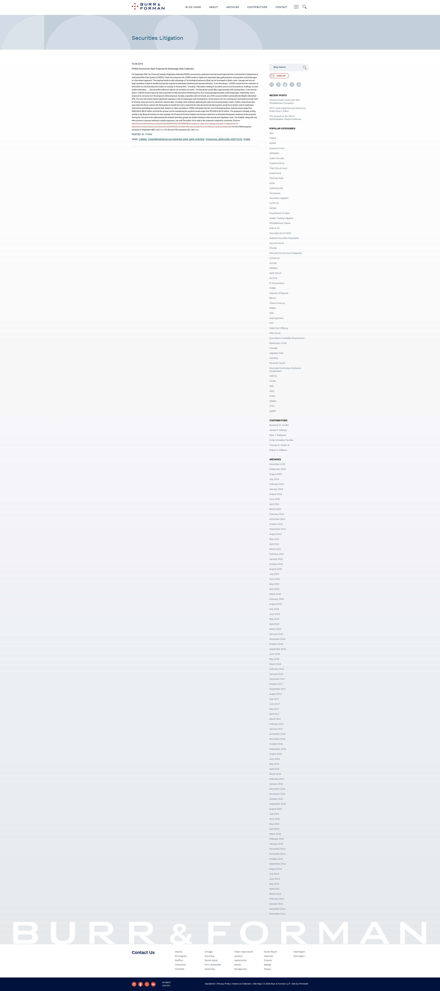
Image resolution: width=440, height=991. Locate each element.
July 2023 (274, 479)
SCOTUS (274, 203)
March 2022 (275, 509)
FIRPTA (273, 376)
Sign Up (281, 76)
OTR (271, 406)
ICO (271, 323)
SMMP (272, 411)
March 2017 (275, 719)
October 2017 (276, 684)
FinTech (273, 278)
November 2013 (277, 914)
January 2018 (276, 674)
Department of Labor (279, 213)
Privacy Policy (224, 984)
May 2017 (274, 709)
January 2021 (276, 559)
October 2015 (276, 799)
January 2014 (276, 904)
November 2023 (277, 464)
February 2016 (276, 779)
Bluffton (179, 960)
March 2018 (275, 664)
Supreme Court (276, 148)
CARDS (143, 139)
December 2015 (277, 789)
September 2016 (277, 749)
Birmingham (181, 956)
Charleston (180, 965)
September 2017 (277, 689)
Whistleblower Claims (279, 223)
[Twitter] (147, 984)
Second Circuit (276, 243)
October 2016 (276, 744)
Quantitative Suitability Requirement (286, 338)
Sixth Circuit (275, 273)
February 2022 (276, 514)
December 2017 (277, 679)
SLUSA (273, 263)
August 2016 (275, 754)
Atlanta (178, 952)
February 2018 (276, 669)
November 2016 (277, 739)
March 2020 (275, 594)
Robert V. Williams (278, 450)
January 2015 (276, 844)
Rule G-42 (274, 228)
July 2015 (274, 814)
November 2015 (277, 794)
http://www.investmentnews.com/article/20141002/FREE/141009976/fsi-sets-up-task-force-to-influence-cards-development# (182, 127)
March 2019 (275, 629)
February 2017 (276, 724)
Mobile (237, 965)
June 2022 (274, 499)
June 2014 (274, 879)
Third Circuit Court (278, 168)
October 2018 (276, 644)
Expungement (276, 318)
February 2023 (276, 484)
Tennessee (274, 193)
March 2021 (275, 549)
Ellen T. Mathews (277, 435)
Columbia (209, 956)
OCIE (272, 183)
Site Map (257, 984)
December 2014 (277, 849)
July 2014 (274, 874)
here (162, 130)
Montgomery (240, 969)
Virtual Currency (277, 303)
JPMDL (273, 401)
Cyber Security (276, 158)
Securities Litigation (279, 198)
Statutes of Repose (278, 293)
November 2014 (277, 854)
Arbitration (274, 153)
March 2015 (275, 834)
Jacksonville (240, 960)
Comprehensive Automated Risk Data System (176, 139)
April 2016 (274, 769)
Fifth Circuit (274, 333)
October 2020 (276, 564)
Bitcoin (272, 298)
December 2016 (277, 734)
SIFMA (272, 208)
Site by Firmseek (300, 984)
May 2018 (274, 659)
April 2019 (274, 624)
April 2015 (274, 829)
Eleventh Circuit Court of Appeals (285, 253)
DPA (271, 313)
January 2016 (276, 784)
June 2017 (274, 704)
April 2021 (274, 544)
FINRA (148, 134)
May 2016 (274, 764)
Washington (299, 952)
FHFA (272, 396)
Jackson (238, 956)
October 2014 (276, 859)
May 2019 (274, 619)
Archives (232, 7)
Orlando (268, 960)
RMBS (272, 308)
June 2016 (274, 759)
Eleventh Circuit (277, 363)
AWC (271, 391)
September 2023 (277, 469)
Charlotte (179, 969)
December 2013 (277, 909)
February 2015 (276, 839)
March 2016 (275, 774)
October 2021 (276, 524)
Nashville (268, 956)
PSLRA (273, 248)
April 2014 (274, 889)
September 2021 (277, 529)
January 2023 (276, 489)
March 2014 (275, 894)
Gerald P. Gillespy (278, 430)
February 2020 (276, 599)
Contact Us (143, 952)
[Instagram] (134, 984)
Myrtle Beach (270, 952)
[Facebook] (140, 984)
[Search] (305, 7)
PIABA (272, 288)
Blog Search (280, 67)
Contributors (257, 7)
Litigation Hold (276, 353)
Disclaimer (210, 984)
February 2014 (276, 899)
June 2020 (274, 579)
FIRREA (273, 268)
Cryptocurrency (277, 163)
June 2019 (274, 614)
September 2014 (277, 864)
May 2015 (274, 824)
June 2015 (274, 819)
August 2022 (275, 494)
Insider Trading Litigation (281, 218)
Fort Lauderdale (213, 965)
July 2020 (274, 574)
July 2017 (274, 699)
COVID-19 (274, 258)
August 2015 (275, 809)
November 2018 (277, 639)
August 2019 (275, 604)
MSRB (272, 143)
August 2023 (275, 474)
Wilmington (299, 956)
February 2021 (276, 554)
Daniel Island (211, 960)
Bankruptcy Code (278, 343)
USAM (272, 381)
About (213, 7)
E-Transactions (276, 283)
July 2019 (274, 609)
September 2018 (277, 649)
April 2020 (274, 589)
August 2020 (275, 569)
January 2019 (276, 634)
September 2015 (277, 804)
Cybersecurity (276, 188)
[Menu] (296, 7)
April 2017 (274, 714)
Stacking (273, 358)
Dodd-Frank (275, 173)
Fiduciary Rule (276, 178)
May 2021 (274, 539)
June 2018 (274, 654)
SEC (271, 133)
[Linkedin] (153, 984)
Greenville (210, 969)
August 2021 (275, 534)
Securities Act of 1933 (280, 233)
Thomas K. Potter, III (279, 445)
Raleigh (267, 965)
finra (246, 139)
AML (271, 386)
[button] (271, 86)
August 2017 (275, 694)
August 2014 (275, 869)
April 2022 (274, 504)
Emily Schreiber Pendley (281, 440)
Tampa (267, 969)
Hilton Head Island (243, 952)
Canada (273, 348)
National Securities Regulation (284, 238)
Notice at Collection (241, 984)
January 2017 (276, 729)
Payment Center (166, 984)
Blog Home (193, 7)
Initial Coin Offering (278, 328)
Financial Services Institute (224, 139)
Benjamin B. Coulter (279, 425)
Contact (281, 7)
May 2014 (274, 884)
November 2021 (277, 519)
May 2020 (274, 584)
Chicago (209, 952)
